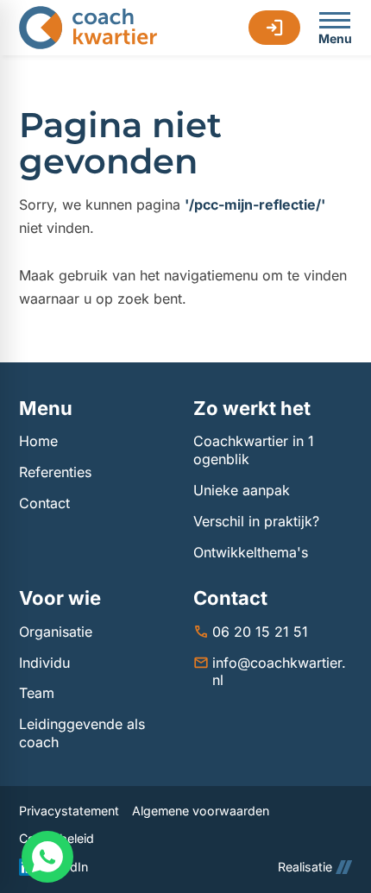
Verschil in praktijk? (256, 521)
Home (38, 441)
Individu (44, 662)
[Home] (88, 27)
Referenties (55, 472)
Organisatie (55, 631)
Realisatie (305, 866)
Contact (44, 503)
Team (36, 692)
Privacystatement (69, 810)
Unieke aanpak (241, 490)
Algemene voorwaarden (200, 810)
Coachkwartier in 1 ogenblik (253, 450)
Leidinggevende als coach (82, 733)
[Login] (274, 27)
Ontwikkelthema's (250, 552)
